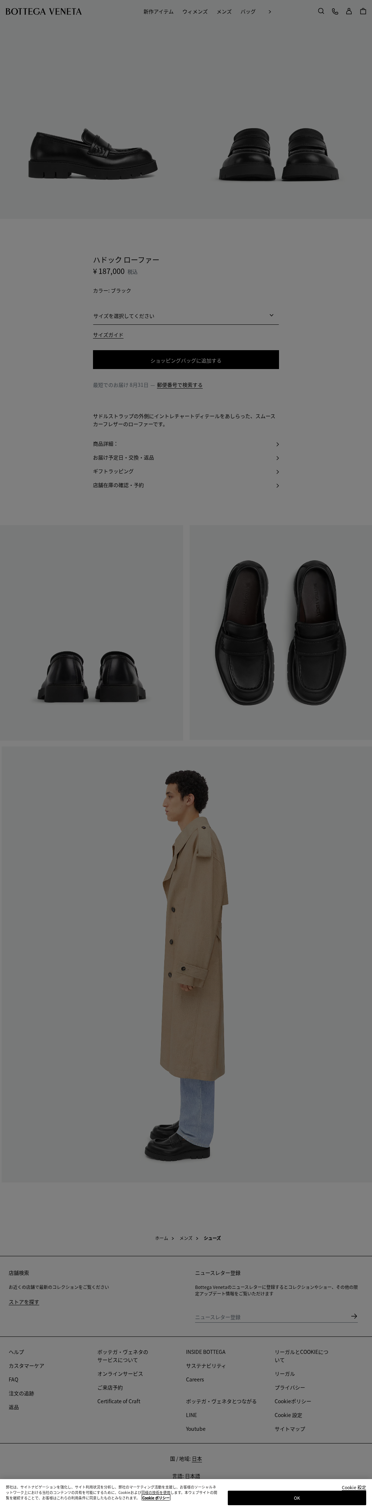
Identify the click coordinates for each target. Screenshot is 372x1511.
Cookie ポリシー (156, 1497)
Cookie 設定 (354, 1487)
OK (297, 1498)
